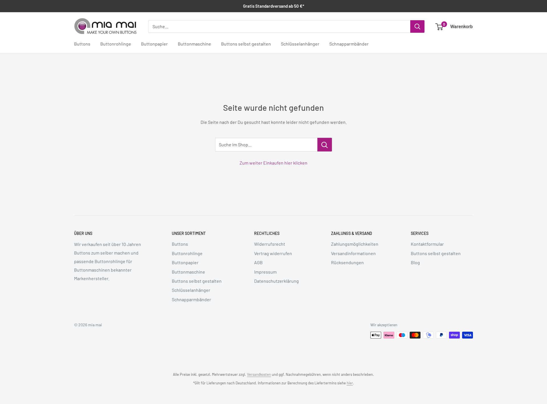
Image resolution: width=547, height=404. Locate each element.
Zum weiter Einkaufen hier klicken (273, 162)
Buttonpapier (154, 44)
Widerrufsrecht (269, 244)
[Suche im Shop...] (324, 144)
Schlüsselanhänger (300, 44)
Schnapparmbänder (349, 44)
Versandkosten (259, 374)
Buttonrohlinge (115, 44)
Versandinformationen (353, 253)
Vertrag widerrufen (273, 253)
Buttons (82, 44)
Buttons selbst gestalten (246, 44)
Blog (415, 262)
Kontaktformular (427, 244)
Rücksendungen (347, 262)
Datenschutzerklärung (276, 281)
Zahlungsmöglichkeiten (354, 244)
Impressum (265, 271)
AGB (258, 262)
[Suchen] (417, 26)
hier (350, 383)
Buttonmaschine (194, 44)
